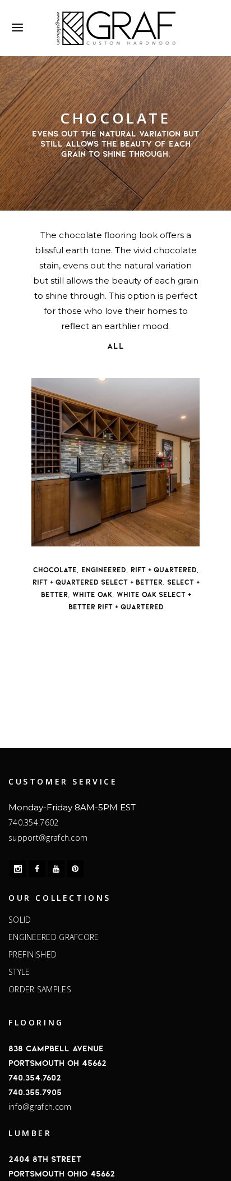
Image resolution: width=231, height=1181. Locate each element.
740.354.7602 (33, 822)
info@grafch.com (40, 1106)
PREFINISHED (32, 955)
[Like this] (42, 535)
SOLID (19, 920)
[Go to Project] (65, 535)
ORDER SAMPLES (39, 989)
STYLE (19, 972)
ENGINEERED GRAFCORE (53, 937)
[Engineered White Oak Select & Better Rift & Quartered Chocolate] (115, 462)
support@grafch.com (47, 837)
